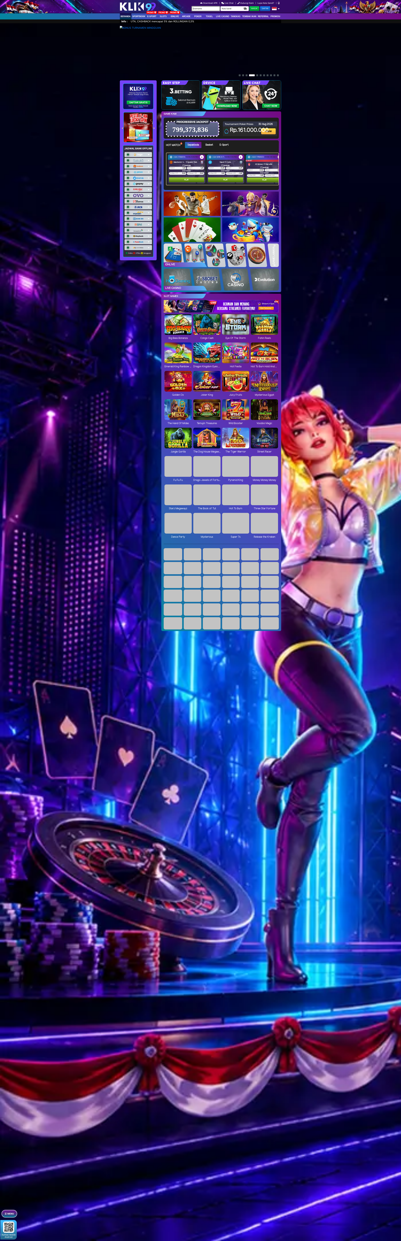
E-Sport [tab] (224, 144)
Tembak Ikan (249, 16)
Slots (163, 16)
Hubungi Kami (247, 3)
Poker (197, 16)
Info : (124, 21)
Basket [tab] (209, 144)
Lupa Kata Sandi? (266, 3)
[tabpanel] (223, 169)
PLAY (186, 180)
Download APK (210, 3)
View (269, 128)
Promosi (275, 16)
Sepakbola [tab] (193, 144)
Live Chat (229, 3)
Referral (263, 16)
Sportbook (138, 16)
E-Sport (151, 16)
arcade (186, 16)
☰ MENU (9, 1213)
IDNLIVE (175, 16)
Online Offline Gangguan (139, 253)
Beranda (125, 16)
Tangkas (235, 16)
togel (209, 16)
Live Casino (222, 16)
